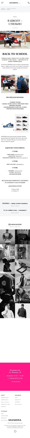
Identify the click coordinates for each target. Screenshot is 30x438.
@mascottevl (19, 156)
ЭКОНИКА (17, 402)
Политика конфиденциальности (15, 427)
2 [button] (15, 90)
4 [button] (17, 90)
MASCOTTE (18, 399)
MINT (16, 397)
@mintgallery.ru (20, 164)
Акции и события (5, 402)
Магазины (3, 406)
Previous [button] (2, 85)
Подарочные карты (5, 404)
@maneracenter (18, 170)
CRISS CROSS (4, 415)
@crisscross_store (19, 154)
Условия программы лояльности (15, 426)
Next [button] (28, 85)
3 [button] (16, 90)
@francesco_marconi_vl (22, 157)
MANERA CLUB (4, 397)
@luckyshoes (18, 172)
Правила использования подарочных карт (15, 425)
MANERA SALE (4, 399)
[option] (15, 84)
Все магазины (18, 404)
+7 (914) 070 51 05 (15, 378)
